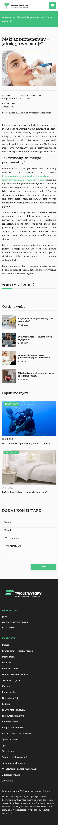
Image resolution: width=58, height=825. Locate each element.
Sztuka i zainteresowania (15, 757)
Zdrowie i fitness (11, 775)
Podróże (6, 704)
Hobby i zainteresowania (15, 674)
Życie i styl (8, 107)
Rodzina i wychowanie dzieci (17, 733)
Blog (4, 617)
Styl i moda (8, 751)
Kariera (6, 686)
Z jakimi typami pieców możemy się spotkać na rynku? (36, 374)
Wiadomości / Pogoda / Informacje (20, 769)
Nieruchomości (10, 698)
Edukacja (6, 663)
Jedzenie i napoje (11, 680)
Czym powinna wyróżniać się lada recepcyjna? (35, 320)
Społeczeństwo (9, 739)
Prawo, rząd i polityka (13, 710)
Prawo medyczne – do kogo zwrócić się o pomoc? (36, 338)
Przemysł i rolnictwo (13, 716)
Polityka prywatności (15, 623)
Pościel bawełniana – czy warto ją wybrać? (24, 492)
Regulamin (8, 628)
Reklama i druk (10, 722)
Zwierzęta (7, 781)
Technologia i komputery (15, 763)
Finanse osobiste (10, 668)
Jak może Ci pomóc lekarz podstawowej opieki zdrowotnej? (34, 356)
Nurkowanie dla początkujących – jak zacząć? (26, 443)
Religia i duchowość (12, 727)
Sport (5, 745)
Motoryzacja (8, 692)
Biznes (5, 645)
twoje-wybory (9, 99)
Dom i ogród (8, 657)
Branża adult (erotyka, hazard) (17, 651)
